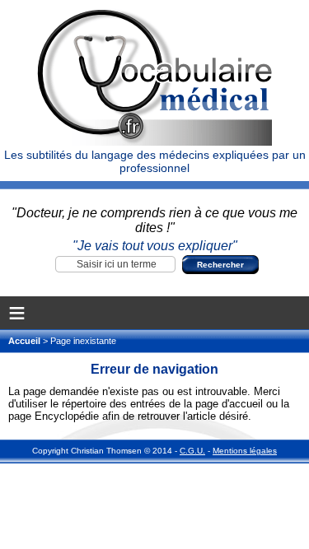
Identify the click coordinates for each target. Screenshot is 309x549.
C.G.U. (192, 450)
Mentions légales (245, 450)
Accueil (25, 341)
